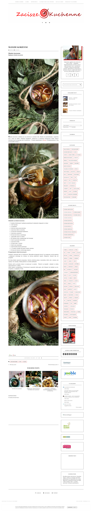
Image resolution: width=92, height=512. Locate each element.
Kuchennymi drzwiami (69, 387)
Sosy (70, 180)
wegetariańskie (67, 197)
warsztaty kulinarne (72, 194)
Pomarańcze (76, 255)
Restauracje (66, 177)
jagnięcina (70, 280)
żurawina (75, 317)
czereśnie (66, 272)
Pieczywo (73, 171)
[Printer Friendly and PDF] (12, 356)
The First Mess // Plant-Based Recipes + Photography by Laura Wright (71, 391)
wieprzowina (66, 311)
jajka (65, 283)
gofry (70, 191)
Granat (68, 252)
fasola (65, 275)
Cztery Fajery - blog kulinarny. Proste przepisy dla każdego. (72, 397)
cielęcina (76, 269)
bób (64, 269)
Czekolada (71, 249)
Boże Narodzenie (14, 361)
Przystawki (76, 174)
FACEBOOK (38, 493)
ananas (70, 261)
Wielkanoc (66, 185)
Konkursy (76, 157)
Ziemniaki (76, 258)
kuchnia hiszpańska (68, 220)
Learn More (70, 507)
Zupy (71, 188)
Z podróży (66, 188)
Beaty (44, 140)
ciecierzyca (69, 269)
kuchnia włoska (67, 237)
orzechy (65, 297)
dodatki (65, 191)
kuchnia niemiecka (68, 226)
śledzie (24, 361)
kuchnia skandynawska (69, 234)
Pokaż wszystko (79, 407)
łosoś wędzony (73, 314)
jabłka (65, 280)
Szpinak (70, 258)
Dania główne (72, 154)
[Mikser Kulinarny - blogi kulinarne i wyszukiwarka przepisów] (67, 429)
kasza (65, 289)
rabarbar (75, 300)
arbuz (75, 261)
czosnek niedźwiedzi (74, 272)
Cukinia (65, 249)
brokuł (65, 266)
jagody (76, 280)
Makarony (66, 163)
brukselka (71, 266)
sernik (75, 303)
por (64, 300)
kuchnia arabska (77, 212)
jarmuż (69, 283)
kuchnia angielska (68, 212)
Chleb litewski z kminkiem (75, 110)
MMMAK (65, 160)
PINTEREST (55, 493)
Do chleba (79, 154)
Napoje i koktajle (67, 166)
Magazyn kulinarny (73, 160)
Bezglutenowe (67, 149)
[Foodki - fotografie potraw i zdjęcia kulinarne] (67, 448)
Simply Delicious (68, 400)
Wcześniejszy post (53, 364)
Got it (75, 507)
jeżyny (74, 283)
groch (69, 275)
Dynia (76, 249)
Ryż (75, 177)
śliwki (70, 317)
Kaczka (78, 252)
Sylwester (75, 180)
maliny (71, 292)
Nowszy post (12, 364)
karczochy (77, 286)
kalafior (65, 286)
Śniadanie (74, 197)
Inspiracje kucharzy (68, 157)
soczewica (66, 306)
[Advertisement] (46, 34)
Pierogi (78, 171)
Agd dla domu (59, 1)
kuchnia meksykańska (68, 223)
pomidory (76, 297)
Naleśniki (77, 163)
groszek (74, 275)
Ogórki (70, 255)
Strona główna (19, 1)
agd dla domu (76, 188)
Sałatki (65, 180)
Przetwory (70, 174)
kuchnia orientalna (68, 229)
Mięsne (71, 163)
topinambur (72, 306)
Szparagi (65, 258)
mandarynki (77, 292)
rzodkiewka (66, 303)
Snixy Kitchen (67, 404)
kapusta (71, 286)
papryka (70, 297)
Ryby (20, 361)
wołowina (66, 314)
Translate (73, 127)
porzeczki (69, 300)
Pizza (65, 174)
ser (71, 303)
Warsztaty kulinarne (71, 1)
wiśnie (79, 311)
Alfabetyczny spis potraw (47, 1)
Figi (64, 252)
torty (65, 194)
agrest (65, 261)
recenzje (75, 191)
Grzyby (73, 252)
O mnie (27, 1)
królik (75, 289)
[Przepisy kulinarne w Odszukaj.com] (67, 363)
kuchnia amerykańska (68, 209)
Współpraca (34, 1)
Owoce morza (66, 171)
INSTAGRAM (47, 493)
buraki (76, 266)
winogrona (73, 311)
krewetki (70, 289)
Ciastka (65, 154)
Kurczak (65, 255)
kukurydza (66, 292)
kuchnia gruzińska (68, 217)
